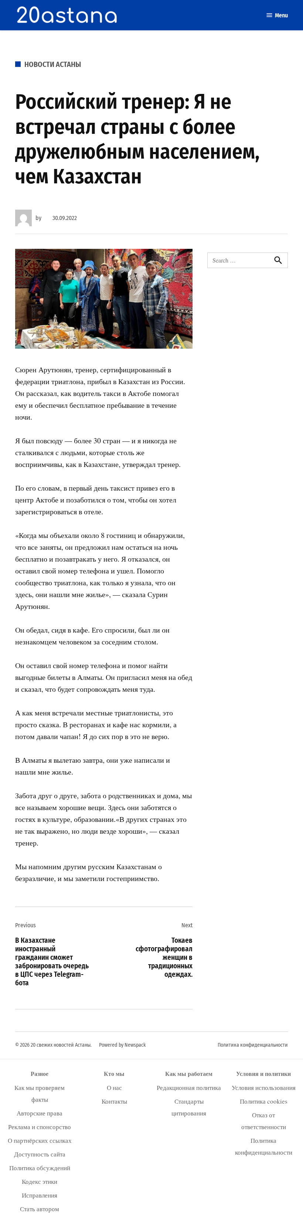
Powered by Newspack (122, 1045)
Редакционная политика (189, 1087)
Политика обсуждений (39, 1168)
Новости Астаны (52, 64)
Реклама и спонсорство (39, 1126)
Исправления (39, 1195)
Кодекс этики (39, 1181)
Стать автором (39, 1209)
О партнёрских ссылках (40, 1140)
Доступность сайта (39, 1154)
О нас (114, 1087)
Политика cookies (263, 1101)
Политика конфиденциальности (253, 1045)
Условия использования (264, 1087)
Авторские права (39, 1113)
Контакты (114, 1101)
